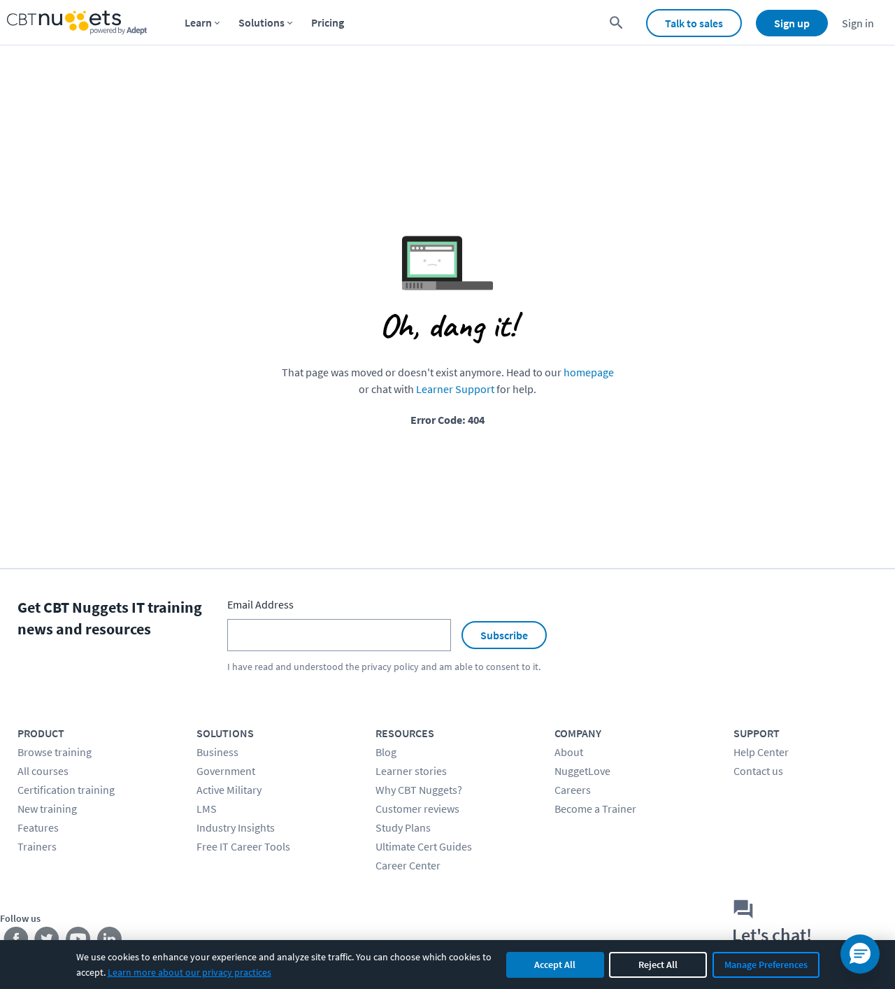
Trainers (37, 846)
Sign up (792, 23)
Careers (572, 790)
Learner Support (455, 389)
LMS (206, 809)
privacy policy (390, 666)
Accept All (554, 964)
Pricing (327, 22)
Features (38, 827)
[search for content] (616, 22)
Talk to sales (694, 23)
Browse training (54, 752)
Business (217, 752)
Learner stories (411, 771)
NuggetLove (582, 771)
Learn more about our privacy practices (189, 972)
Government (225, 771)
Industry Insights (235, 827)
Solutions (261, 22)
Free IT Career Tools (243, 846)
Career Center (408, 865)
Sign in (858, 23)
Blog (385, 752)
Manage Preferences (766, 964)
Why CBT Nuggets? (418, 790)
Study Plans (403, 827)
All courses (43, 771)
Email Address (260, 604)
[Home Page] (77, 22)
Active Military (229, 790)
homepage (589, 372)
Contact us (758, 771)
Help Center (761, 752)
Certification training (66, 790)
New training (47, 809)
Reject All (658, 964)
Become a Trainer (595, 809)
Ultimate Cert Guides (423, 846)
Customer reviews (417, 809)
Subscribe (504, 635)
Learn (198, 22)
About (568, 752)
